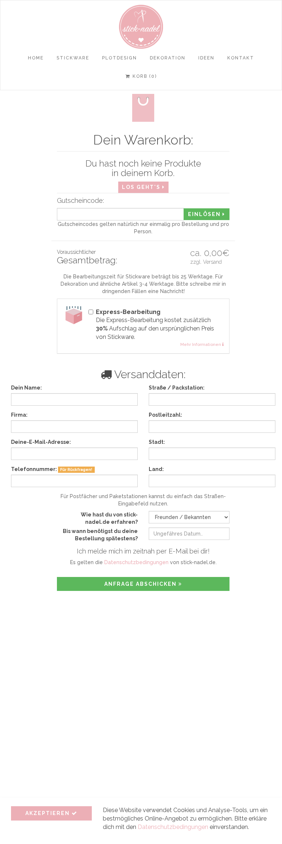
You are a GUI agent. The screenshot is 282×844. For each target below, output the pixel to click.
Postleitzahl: (165, 415)
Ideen (206, 58)
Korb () (145, 76)
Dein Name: (26, 388)
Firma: (19, 415)
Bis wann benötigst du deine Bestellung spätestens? (100, 534)
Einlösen (205, 214)
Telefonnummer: (51, 469)
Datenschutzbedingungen (136, 562)
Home (36, 58)
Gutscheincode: (80, 200)
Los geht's (142, 187)
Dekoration (167, 58)
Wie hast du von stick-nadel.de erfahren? (109, 518)
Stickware (73, 58)
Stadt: (157, 442)
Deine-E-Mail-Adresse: (41, 442)
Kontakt (240, 58)
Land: (156, 469)
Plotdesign (119, 58)
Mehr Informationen (201, 344)
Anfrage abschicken (141, 584)
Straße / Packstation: (177, 388)
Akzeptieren (48, 813)
